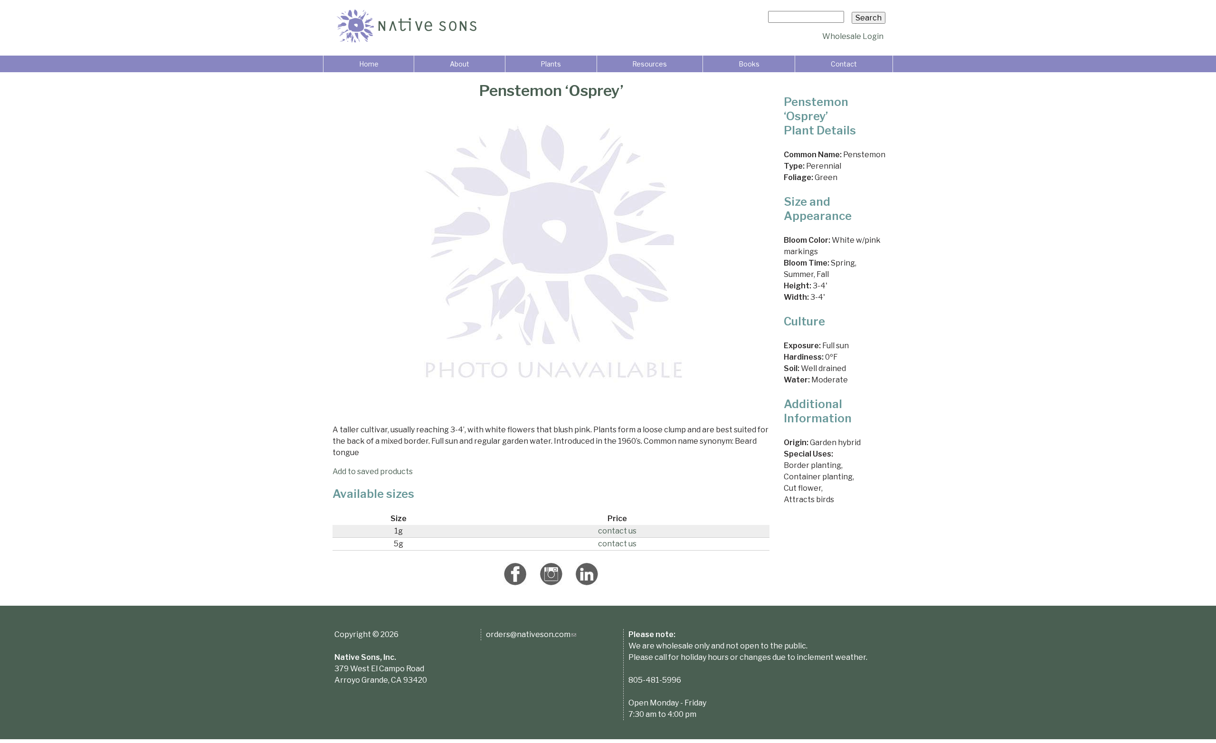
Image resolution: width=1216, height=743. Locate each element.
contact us (617, 530)
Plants (551, 64)
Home (369, 64)
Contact (844, 64)
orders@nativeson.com (531, 634)
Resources (649, 64)
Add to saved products (372, 471)
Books (749, 64)
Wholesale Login (853, 36)
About (459, 64)
